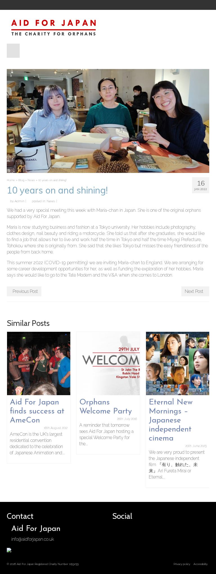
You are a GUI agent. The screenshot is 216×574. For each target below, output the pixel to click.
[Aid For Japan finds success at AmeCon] (38, 363)
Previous (12, 409)
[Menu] (13, 51)
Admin (19, 201)
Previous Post (25, 291)
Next (204, 409)
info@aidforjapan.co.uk (32, 539)
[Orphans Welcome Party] (108, 363)
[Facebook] (117, 5)
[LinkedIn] (155, 5)
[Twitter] (126, 5)
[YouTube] (145, 5)
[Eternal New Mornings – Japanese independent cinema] (177, 363)
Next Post (194, 291)
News (51, 201)
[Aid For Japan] (108, 27)
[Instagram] (136, 5)
